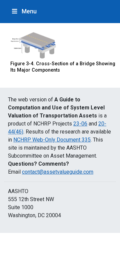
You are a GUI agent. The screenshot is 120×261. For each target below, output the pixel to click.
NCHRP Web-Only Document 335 (52, 140)
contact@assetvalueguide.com (57, 172)
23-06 (80, 123)
